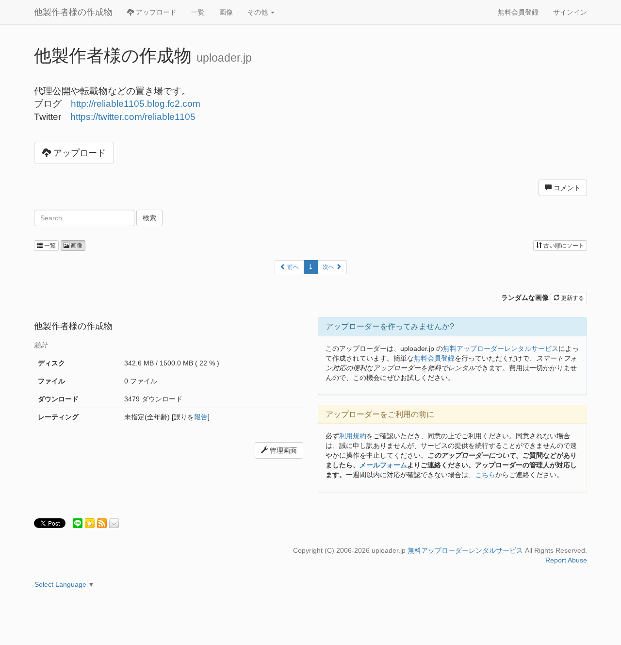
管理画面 (282, 450)
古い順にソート (563, 245)
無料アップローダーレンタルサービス (500, 348)
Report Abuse (566, 560)
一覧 (198, 12)
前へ (292, 267)
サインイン (570, 12)
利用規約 (352, 436)
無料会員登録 (518, 12)
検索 (149, 218)
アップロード (155, 12)
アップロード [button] (78, 153)
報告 (201, 417)
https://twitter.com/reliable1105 (133, 117)
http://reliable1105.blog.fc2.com (135, 104)
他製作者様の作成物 (73, 12)
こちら (485, 475)
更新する (571, 298)
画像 (226, 12)
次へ (329, 267)
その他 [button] (258, 12)
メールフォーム (383, 465)
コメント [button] (566, 188)
